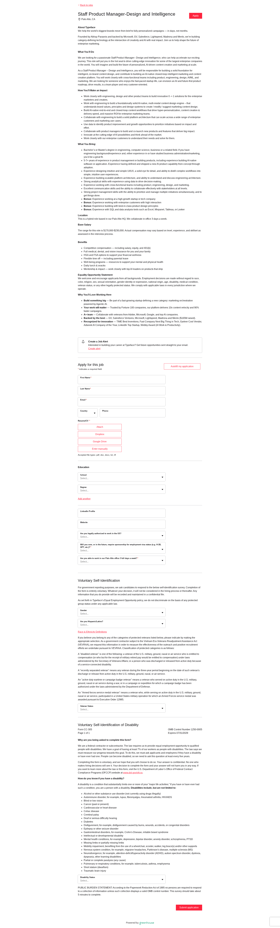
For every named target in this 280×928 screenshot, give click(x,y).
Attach (100, 427)
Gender (83, 610)
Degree (83, 487)
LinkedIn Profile (87, 511)
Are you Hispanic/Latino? (91, 621)
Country (83, 411)
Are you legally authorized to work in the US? (100, 533)
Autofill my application (182, 366)
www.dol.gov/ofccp (132, 772)
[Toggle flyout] (94, 413)
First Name (85, 378)
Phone (105, 411)
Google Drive (100, 441)
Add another (84, 498)
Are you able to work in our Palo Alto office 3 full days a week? (109, 558)
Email (83, 400)
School (83, 475)
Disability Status (87, 877)
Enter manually (100, 449)
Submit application (189, 907)
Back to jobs (86, 5)
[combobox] (80, 414)
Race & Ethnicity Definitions (92, 632)
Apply (196, 15)
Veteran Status (86, 706)
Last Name (85, 389)
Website (84, 522)
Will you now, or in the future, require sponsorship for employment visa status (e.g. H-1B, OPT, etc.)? (120, 545)
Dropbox (99, 434)
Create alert (94, 348)
